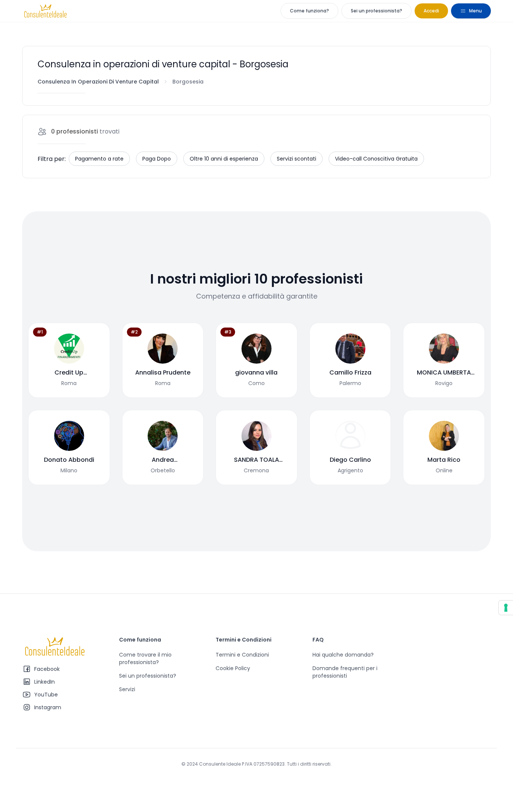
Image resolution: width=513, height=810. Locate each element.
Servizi (127, 689)
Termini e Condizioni (242, 654)
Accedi (431, 11)
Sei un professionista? (376, 11)
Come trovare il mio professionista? (145, 658)
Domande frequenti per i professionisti (344, 672)
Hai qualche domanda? (343, 654)
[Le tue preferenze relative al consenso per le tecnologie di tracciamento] (506, 608)
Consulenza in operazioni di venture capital (98, 81)
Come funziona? (309, 11)
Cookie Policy (233, 668)
